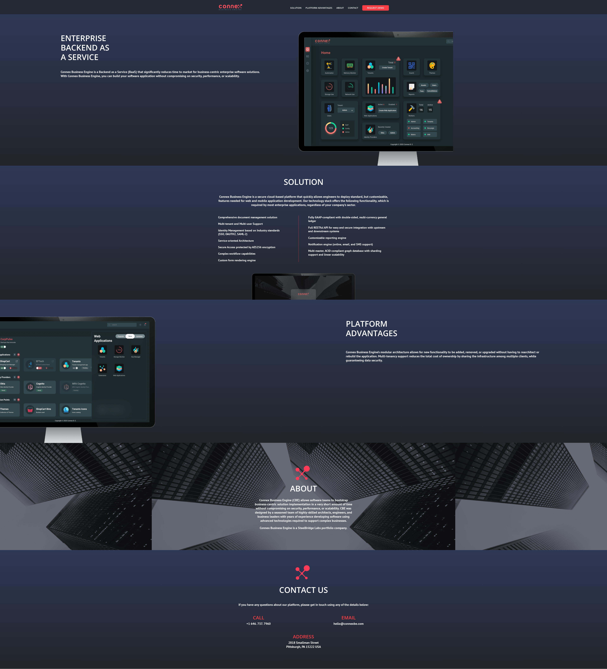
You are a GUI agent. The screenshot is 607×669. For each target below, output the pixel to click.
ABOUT (340, 8)
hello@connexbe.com (349, 624)
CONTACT (353, 8)
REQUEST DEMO (375, 7)
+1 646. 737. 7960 (258, 624)
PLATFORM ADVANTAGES (319, 8)
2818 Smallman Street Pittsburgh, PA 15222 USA (303, 645)
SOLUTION (295, 8)
